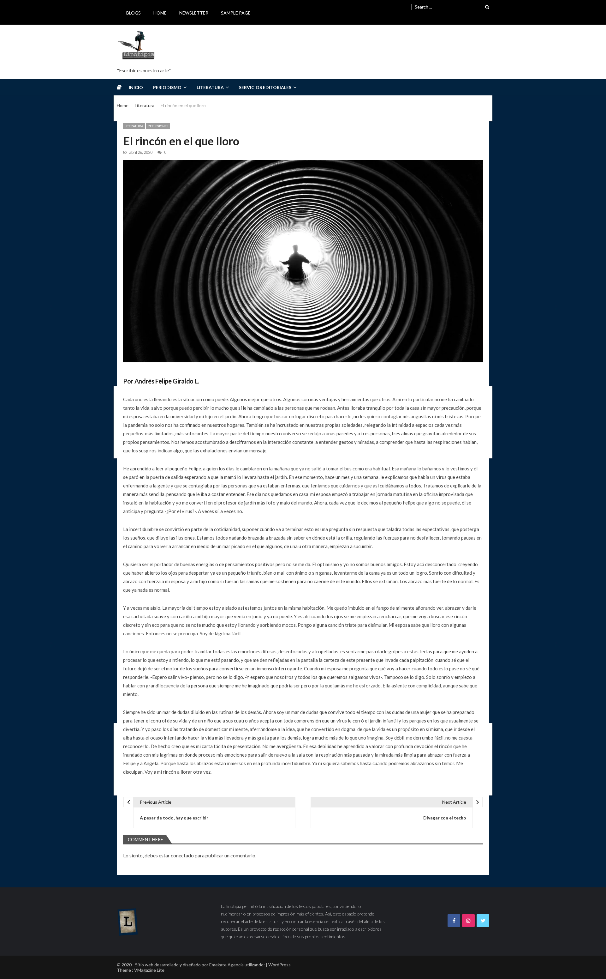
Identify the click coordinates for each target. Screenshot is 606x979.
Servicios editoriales (265, 87)
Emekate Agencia (226, 964)
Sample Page (236, 12)
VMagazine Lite (149, 970)
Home (160, 12)
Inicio (136, 87)
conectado (182, 855)
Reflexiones (158, 126)
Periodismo (167, 87)
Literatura (210, 87)
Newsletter (193, 12)
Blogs (133, 12)
